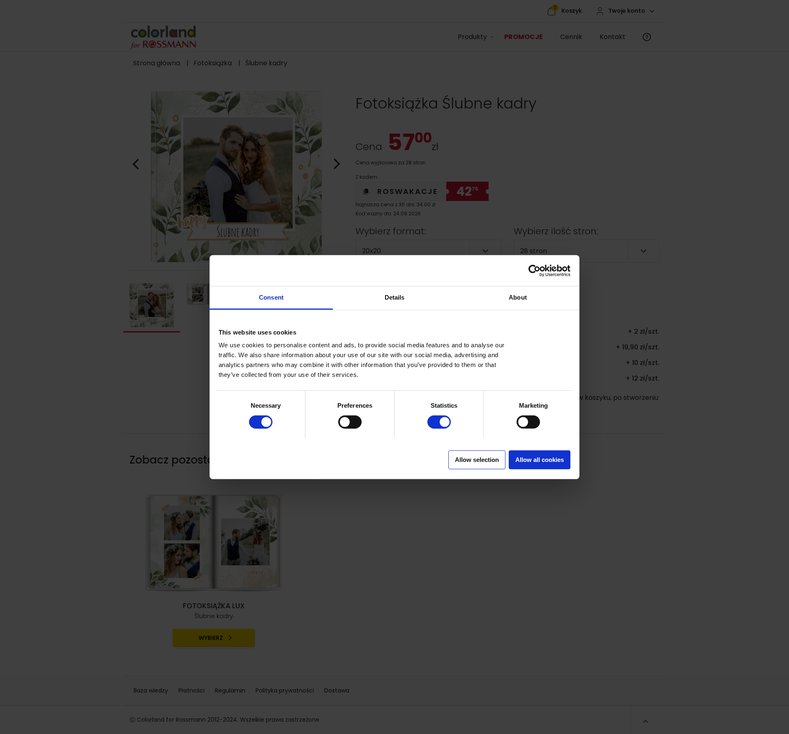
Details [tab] (395, 297)
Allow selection (477, 459)
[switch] (341, 418)
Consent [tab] (271, 297)
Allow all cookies (539, 459)
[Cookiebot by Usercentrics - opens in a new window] (534, 270)
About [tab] (518, 297)
